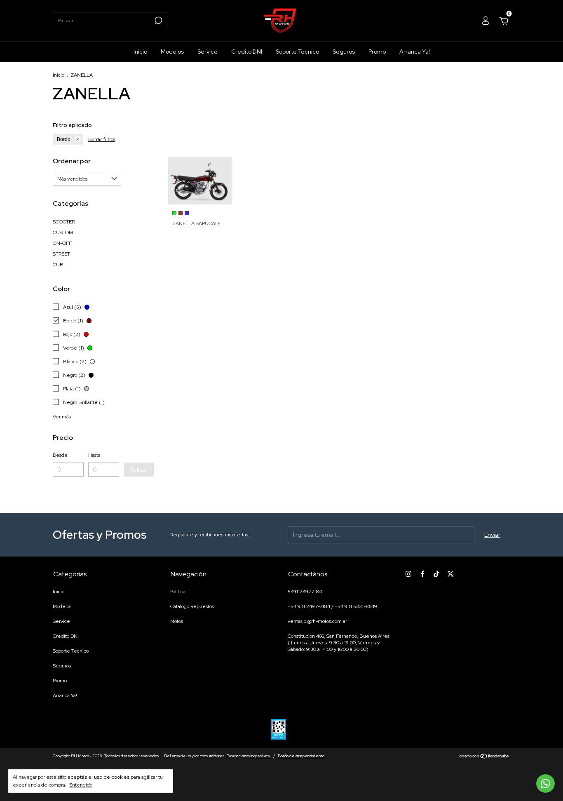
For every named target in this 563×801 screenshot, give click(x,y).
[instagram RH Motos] (408, 574)
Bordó (63, 139)
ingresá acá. (261, 756)
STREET (61, 254)
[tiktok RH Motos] (436, 574)
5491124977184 (305, 591)
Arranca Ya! (414, 51)
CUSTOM (63, 232)
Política (177, 591)
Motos (176, 621)
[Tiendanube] (484, 757)
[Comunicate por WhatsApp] (545, 783)
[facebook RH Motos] (422, 574)
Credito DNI (246, 51)
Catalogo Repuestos (192, 606)
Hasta (94, 455)
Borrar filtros (101, 139)
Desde (60, 455)
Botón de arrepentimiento (301, 756)
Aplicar (139, 469)
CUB (58, 264)
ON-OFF (62, 243)
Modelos (172, 51)
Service (207, 51)
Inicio (140, 51)
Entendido (80, 785)
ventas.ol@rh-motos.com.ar (317, 621)
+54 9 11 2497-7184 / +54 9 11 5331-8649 (332, 606)
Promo (377, 51)
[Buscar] (157, 20)
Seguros (344, 51)
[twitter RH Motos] (450, 574)
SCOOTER (64, 221)
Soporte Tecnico (297, 51)
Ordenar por (72, 161)
